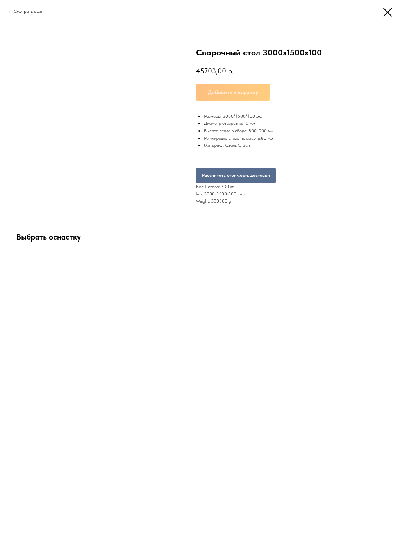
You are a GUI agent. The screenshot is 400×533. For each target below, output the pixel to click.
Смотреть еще (28, 11)
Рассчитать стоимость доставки (236, 175)
